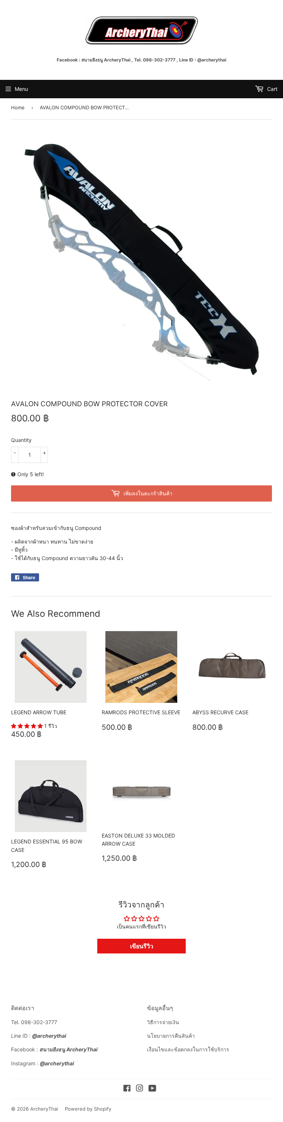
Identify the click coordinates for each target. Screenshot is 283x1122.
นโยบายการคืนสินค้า (171, 1036)
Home (18, 107)
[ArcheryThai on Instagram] (139, 1089)
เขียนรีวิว (141, 946)
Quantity (21, 440)
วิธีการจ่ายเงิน (163, 1022)
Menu (21, 89)
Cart (271, 89)
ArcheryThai (44, 1109)
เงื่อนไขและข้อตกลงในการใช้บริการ (188, 1049)
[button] (27, 726)
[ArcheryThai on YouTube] (152, 1089)
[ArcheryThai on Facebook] (127, 1089)
